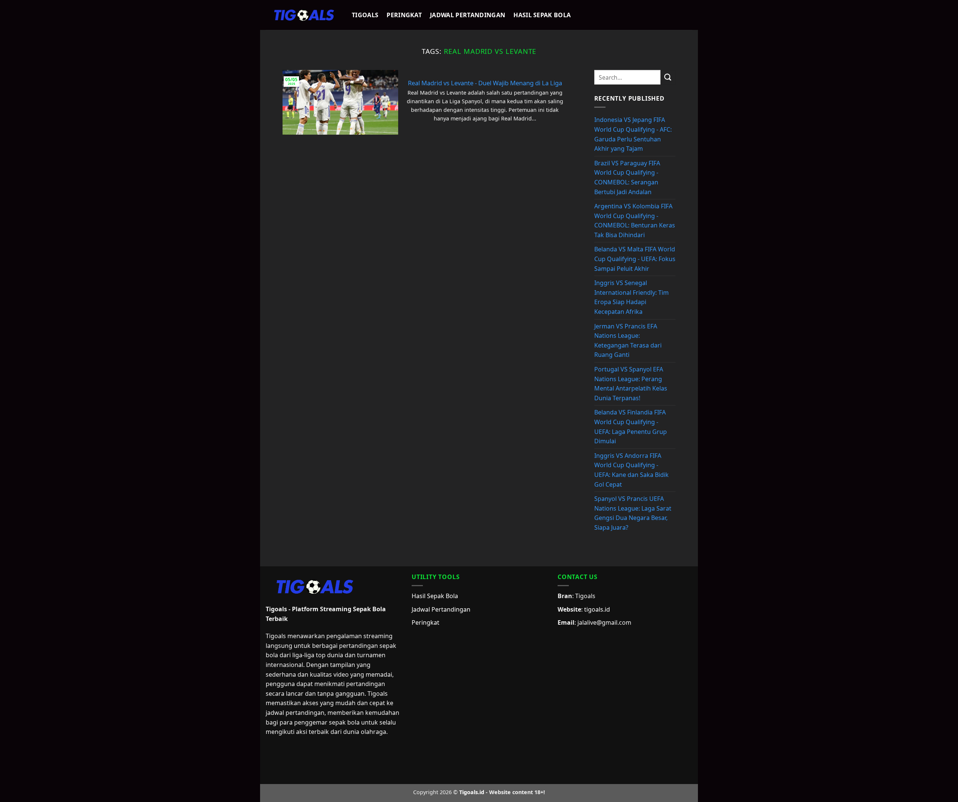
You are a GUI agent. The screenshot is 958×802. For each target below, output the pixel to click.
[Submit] (667, 77)
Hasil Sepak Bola (542, 15)
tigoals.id (597, 609)
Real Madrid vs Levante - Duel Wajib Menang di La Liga (485, 83)
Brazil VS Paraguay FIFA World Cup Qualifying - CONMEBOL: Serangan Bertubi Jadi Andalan (627, 177)
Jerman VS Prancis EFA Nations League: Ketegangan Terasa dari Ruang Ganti (628, 340)
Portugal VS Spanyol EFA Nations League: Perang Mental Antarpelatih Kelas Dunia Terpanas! (630, 383)
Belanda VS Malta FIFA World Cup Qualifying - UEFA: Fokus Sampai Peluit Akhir (634, 258)
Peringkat (404, 15)
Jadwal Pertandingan (467, 15)
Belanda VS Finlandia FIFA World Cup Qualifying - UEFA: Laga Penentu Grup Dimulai (630, 426)
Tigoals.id (471, 792)
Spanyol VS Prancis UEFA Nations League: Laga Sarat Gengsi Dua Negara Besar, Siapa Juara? (632, 513)
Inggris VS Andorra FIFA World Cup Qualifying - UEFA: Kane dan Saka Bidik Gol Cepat (631, 470)
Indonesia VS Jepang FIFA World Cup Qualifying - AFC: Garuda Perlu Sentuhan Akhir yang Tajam (633, 134)
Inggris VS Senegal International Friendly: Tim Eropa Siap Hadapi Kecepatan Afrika (631, 297)
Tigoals (365, 15)
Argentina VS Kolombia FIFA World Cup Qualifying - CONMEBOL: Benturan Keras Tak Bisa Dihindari (634, 220)
